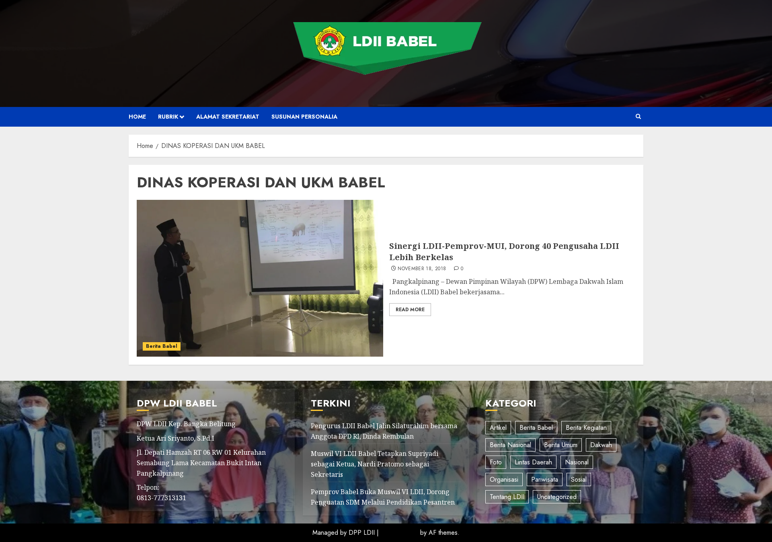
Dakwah (601, 445)
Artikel (498, 427)
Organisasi (504, 479)
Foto (496, 462)
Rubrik (168, 117)
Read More (410, 309)
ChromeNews (399, 532)
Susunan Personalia (304, 117)
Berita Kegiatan (586, 427)
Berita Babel (161, 346)
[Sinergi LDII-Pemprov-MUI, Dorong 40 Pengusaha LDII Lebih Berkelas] (260, 278)
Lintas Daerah (533, 462)
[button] (638, 116)
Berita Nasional (510, 445)
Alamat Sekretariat (227, 117)
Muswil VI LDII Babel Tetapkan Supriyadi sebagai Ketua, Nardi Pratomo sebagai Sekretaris (374, 463)
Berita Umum (560, 445)
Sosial (579, 479)
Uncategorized (557, 496)
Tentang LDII (507, 496)
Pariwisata (544, 479)
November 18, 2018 (422, 269)
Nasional (577, 462)
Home (137, 117)
